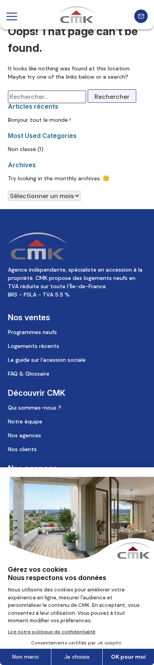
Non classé (22, 149)
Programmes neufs (32, 332)
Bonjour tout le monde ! (39, 119)
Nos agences (24, 435)
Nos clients (22, 449)
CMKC (77, 14)
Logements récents (33, 346)
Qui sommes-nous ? (34, 407)
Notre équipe (25, 421)
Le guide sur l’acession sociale (47, 359)
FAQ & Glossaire (28, 373)
